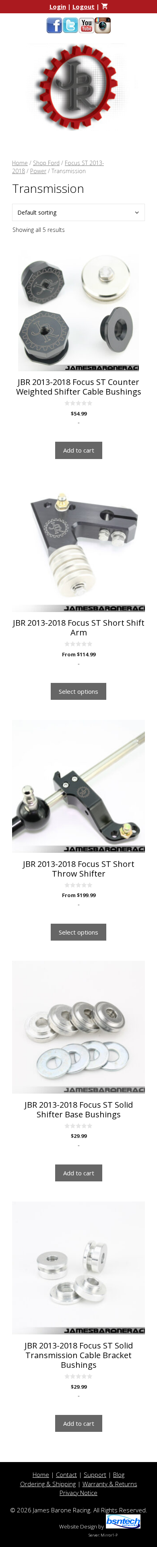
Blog (118, 1474)
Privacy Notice (78, 1493)
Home (20, 163)
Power (38, 171)
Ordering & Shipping (48, 1484)
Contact (66, 1474)
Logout (83, 6)
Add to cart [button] (78, 450)
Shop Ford (46, 163)
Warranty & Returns (110, 1484)
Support (95, 1474)
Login (58, 6)
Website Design (78, 1526)
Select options (78, 691)
